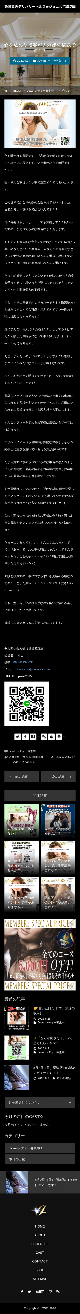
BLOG (40, 1270)
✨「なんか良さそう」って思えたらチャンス (52, 1040)
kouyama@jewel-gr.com (33, 669)
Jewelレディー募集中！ (52, 60)
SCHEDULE (40, 1243)
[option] (40, 1182)
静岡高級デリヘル (43, 757)
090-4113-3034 (23, 662)
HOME (40, 1226)
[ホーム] (5, 90)
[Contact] (50, 1291)
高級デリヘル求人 (24, 762)
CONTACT (40, 1261)
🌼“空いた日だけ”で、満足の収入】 (54, 1010)
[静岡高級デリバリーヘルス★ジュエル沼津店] (40, 1210)
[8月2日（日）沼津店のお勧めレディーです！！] (16, 1077)
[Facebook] (22, 1291)
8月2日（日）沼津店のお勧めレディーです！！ (54, 1070)
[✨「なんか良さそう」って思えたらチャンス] (16, 1048)
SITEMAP (40, 1278)
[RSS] (58, 1291)
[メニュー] (74, 6)
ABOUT (40, 1235)
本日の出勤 (64, 1078)
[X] (29, 1291)
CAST (40, 1252)
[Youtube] (40, 1291)
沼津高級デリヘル (20, 757)
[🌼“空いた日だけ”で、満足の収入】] (16, 1018)
